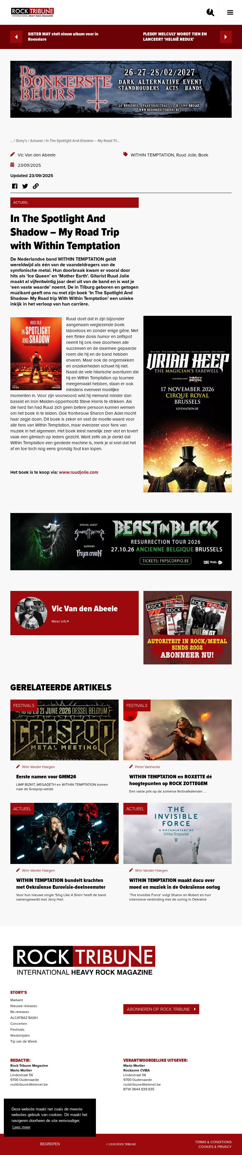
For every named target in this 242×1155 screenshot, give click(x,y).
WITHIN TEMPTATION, (153, 155)
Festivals (17, 1029)
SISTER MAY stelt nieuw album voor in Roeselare (63, 37)
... (11, 140)
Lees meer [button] (21, 1127)
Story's (21, 140)
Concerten (18, 1024)
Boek (203, 155)
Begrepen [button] (50, 1144)
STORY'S (18, 992)
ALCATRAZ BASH (24, 1018)
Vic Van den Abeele (36, 155)
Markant (16, 1000)
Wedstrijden (20, 1035)
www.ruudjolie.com (78, 472)
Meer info (60, 621)
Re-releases (19, 1012)
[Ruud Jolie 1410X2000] (36, 353)
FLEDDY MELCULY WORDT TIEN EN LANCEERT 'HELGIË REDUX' (175, 37)
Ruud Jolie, (187, 155)
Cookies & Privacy (215, 1147)
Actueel (36, 140)
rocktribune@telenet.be (29, 1084)
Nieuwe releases (23, 1006)
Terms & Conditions (213, 1142)
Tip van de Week (23, 1041)
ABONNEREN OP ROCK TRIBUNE (158, 1009)
